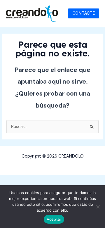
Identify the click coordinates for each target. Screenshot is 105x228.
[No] (98, 207)
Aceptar (54, 219)
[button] (83, 13)
